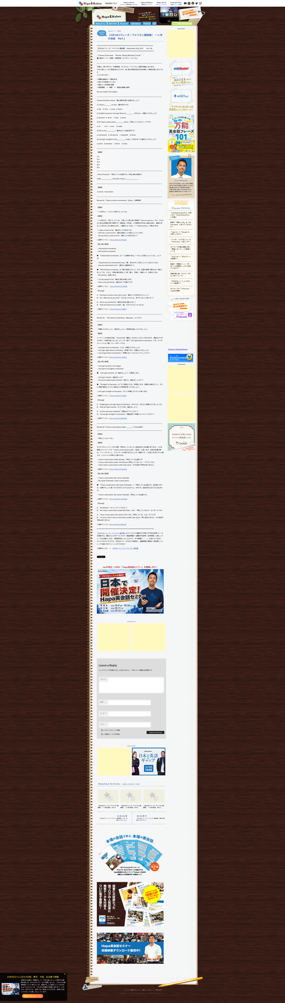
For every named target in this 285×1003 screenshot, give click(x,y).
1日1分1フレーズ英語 (114, 31)
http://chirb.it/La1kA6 (118, 395)
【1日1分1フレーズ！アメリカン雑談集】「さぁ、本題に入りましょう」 (113, 819)
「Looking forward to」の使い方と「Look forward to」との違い (180, 215)
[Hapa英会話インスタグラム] (175, 15)
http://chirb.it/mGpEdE (118, 499)
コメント (103, 679)
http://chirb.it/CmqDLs (118, 357)
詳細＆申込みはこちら (32, 996)
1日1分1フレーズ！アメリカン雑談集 (125, 548)
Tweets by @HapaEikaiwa (178, 349)
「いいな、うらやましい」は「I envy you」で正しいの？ (180, 240)
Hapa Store (161, 3)
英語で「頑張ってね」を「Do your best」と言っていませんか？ (180, 224)
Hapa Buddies (147, 3)
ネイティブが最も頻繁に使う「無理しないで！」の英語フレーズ (180, 249)
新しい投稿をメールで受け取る (110, 734)
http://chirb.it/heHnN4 (118, 418)
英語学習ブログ (111, 3)
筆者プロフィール (135, 990)
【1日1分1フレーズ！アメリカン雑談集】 (111, 533)
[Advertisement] (114, 637)
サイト (102, 724)
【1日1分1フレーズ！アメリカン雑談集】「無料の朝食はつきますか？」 (150, 819)
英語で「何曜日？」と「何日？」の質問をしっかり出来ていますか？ (180, 266)
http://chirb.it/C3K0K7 (118, 309)
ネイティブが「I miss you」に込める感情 (180, 289)
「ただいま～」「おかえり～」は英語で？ (180, 257)
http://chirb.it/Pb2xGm (118, 469)
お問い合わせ (159, 990)
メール (103, 712)
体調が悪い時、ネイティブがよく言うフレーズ (180, 274)
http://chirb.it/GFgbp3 (118, 240)
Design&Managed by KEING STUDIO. (155, 993)
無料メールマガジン (147, 990)
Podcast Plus (176, 3)
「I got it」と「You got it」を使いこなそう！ (180, 233)
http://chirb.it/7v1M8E (118, 286)
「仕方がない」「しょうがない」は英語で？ (180, 282)
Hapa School (128, 3)
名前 (102, 701)
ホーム (126, 990)
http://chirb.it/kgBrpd (117, 524)
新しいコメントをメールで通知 (110, 730)
